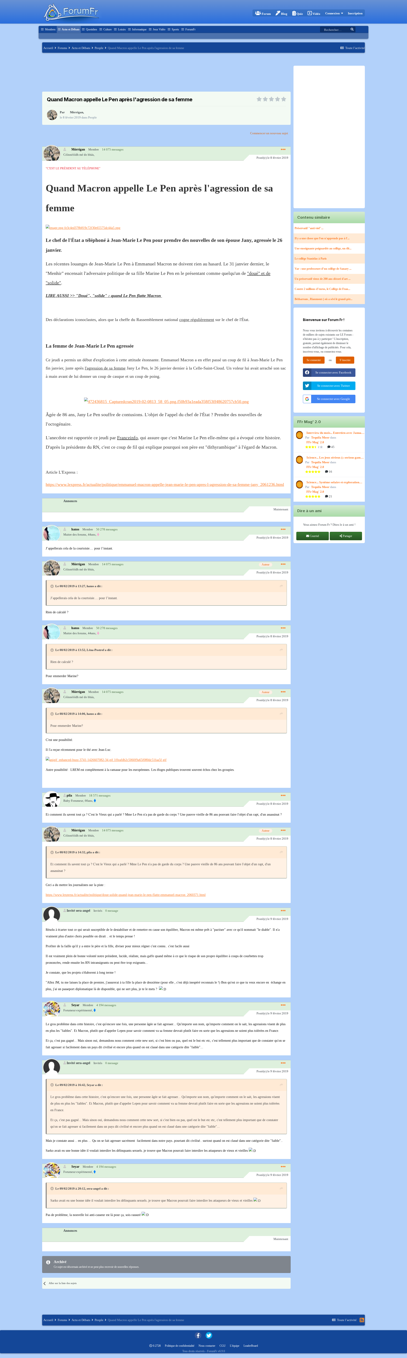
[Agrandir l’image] (83, 227)
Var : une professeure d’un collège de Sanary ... (323, 268)
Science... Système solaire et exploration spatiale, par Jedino (332, 482)
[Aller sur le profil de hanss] (51, 533)
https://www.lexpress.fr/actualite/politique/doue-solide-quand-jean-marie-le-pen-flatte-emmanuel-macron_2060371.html (126, 895)
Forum (266, 14)
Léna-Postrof (95, 650)
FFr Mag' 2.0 (315, 442)
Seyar (75, 1005)
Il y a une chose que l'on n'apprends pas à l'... (322, 238)
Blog (283, 14)
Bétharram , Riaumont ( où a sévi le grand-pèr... (323, 299)
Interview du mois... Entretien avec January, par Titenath (335, 433)
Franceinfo (127, 437)
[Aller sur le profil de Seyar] (51, 1009)
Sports (175, 29)
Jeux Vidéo (158, 29)
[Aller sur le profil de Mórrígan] (52, 115)
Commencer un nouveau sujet (269, 133)
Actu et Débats (70, 29)
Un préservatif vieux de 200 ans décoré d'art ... (322, 279)
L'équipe (234, 1345)
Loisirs (121, 29)
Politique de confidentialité (179, 1345)
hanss (75, 529)
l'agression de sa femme (105, 368)
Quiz (299, 14)
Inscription (355, 13)
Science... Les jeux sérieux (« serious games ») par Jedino (334, 458)
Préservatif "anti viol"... (309, 228)
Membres (50, 29)
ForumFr (190, 29)
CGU (223, 1345)
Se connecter (314, 360)
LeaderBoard (251, 1345)
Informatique (139, 29)
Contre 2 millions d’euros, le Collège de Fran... (322, 289)
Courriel (314, 536)
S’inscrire (345, 360)
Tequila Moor (320, 437)
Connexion (333, 13)
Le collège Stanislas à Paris (311, 258)
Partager (347, 536)
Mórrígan (76, 112)
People (92, 117)
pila (69, 795)
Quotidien (91, 29)
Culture (107, 29)
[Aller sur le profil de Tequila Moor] (299, 435)
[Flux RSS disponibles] (362, 1320)
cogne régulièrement (196, 319)
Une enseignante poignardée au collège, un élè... (323, 248)
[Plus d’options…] (283, 149)
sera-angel (94, 1188)
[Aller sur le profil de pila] (51, 800)
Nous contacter (207, 1345)
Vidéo (316, 14)
